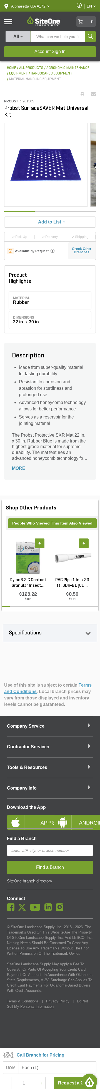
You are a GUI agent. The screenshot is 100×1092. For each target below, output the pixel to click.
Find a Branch (22, 838)
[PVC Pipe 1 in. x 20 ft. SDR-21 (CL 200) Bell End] (72, 558)
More (18, 468)
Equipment (18, 73)
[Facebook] (12, 909)
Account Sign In (50, 51)
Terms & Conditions (23, 1001)
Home (11, 68)
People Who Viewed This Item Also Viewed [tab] (52, 523)
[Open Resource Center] (89, 1081)
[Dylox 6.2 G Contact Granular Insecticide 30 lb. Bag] (28, 558)
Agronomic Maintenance (67, 68)
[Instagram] (61, 909)
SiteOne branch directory (29, 881)
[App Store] (26, 818)
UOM (11, 1067)
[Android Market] (73, 818)
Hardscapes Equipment (51, 73)
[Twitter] (23, 909)
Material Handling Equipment (35, 79)
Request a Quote (75, 1083)
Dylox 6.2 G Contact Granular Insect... (28, 583)
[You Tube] (36, 909)
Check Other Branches (82, 250)
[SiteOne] (43, 25)
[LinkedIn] (49, 909)
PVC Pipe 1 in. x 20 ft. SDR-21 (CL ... (72, 583)
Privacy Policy (57, 1001)
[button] (28, 6)
